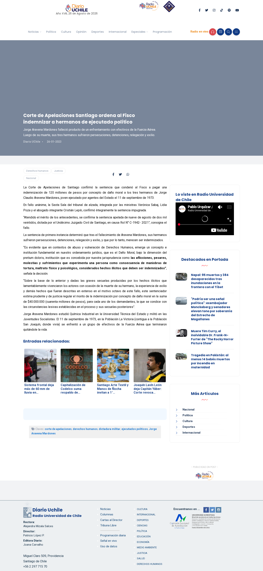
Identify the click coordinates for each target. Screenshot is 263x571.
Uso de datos (108, 546)
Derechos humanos (149, 564)
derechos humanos (85, 429)
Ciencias (142, 525)
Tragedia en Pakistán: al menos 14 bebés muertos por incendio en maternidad (210, 361)
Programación (162, 32)
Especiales (138, 32)
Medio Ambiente (147, 547)
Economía (143, 542)
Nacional (31, 178)
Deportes (97, 32)
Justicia (58, 170)
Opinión (81, 32)
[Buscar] (228, 31)
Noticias (33, 32)
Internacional (117, 32)
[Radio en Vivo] (212, 31)
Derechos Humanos (37, 170)
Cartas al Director (111, 520)
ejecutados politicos (134, 429)
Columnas (106, 514)
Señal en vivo (108, 541)
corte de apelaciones (58, 429)
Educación (144, 536)
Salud (141, 558)
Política (51, 32)
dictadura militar (109, 429)
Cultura (66, 32)
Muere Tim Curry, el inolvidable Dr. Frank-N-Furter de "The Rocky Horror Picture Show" (212, 337)
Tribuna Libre (108, 525)
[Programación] (220, 31)
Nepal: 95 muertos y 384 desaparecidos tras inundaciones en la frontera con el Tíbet (210, 281)
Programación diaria (113, 535)
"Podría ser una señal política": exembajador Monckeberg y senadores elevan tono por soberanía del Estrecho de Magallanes (211, 309)
